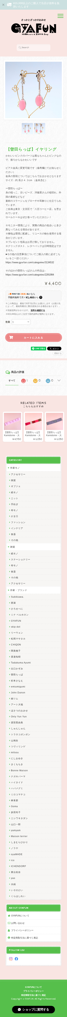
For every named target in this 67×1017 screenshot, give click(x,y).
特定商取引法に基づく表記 (24, 938)
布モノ (14, 510)
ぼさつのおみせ (19, 710)
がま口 (14, 516)
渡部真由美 (17, 722)
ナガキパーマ (18, 776)
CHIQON (16, 644)
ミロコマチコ (18, 794)
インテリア (17, 528)
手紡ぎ (14, 504)
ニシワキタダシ (19, 818)
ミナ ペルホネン (20, 614)
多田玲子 (16, 812)
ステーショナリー (20, 559)
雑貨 (13, 480)
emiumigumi (18, 686)
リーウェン (17, 632)
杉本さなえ (17, 680)
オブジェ (16, 486)
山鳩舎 (14, 740)
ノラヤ (14, 848)
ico (13, 860)
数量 (8, 322)
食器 (13, 534)
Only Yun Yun (19, 716)
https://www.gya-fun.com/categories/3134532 (30, 262)
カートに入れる (33, 337)
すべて (12, 380)
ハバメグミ (17, 788)
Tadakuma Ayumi (21, 662)
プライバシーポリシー (22, 930)
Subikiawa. (17, 597)
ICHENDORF (18, 866)
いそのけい (17, 890)
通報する (58, 353)
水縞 (13, 884)
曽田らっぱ (17, 674)
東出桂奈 (16, 872)
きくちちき (17, 764)
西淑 (13, 603)
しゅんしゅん (18, 728)
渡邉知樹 (16, 656)
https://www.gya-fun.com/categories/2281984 (30, 274)
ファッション (18, 522)
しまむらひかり (19, 842)
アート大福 (17, 704)
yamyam (16, 830)
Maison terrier (19, 836)
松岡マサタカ (18, 638)
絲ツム (14, 698)
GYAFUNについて (20, 915)
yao (13, 878)
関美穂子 (16, 650)
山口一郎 (16, 824)
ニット (14, 498)
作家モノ (15, 468)
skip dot (15, 627)
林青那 (14, 800)
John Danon (18, 692)
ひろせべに (17, 608)
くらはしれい (18, 896)
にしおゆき (17, 758)
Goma (14, 806)
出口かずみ (17, 668)
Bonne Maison (19, 770)
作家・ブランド (18, 590)
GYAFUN (16, 621)
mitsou (15, 752)
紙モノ (14, 492)
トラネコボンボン (20, 734)
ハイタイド (17, 782)
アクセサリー (18, 474)
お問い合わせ (18, 923)
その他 (14, 540)
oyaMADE (17, 854)
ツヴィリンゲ (18, 746)
